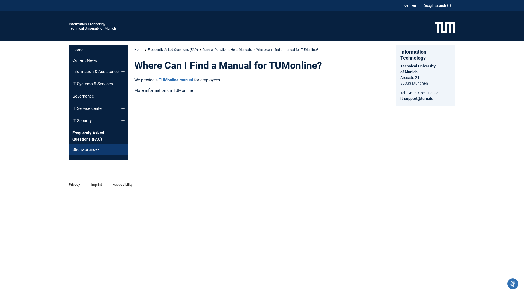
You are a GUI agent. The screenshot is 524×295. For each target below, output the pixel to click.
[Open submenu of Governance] (123, 96)
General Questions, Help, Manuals (227, 50)
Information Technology (87, 24)
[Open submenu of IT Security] (123, 120)
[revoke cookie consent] (512, 283)
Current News (84, 60)
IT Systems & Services (92, 83)
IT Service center (87, 108)
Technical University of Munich (92, 28)
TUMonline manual (176, 80)
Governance (83, 96)
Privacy (74, 184)
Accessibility (122, 184)
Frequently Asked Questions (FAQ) (88, 136)
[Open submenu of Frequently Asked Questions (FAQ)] (123, 133)
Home (78, 50)
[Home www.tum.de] (445, 27)
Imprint (96, 184)
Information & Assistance (95, 71)
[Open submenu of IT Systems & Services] (123, 84)
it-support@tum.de (416, 98)
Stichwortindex (85, 149)
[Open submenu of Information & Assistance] (123, 71)
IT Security (82, 120)
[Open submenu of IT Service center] (123, 108)
